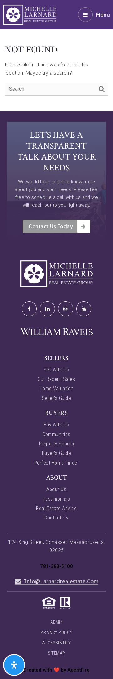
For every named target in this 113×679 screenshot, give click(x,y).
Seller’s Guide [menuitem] (56, 398)
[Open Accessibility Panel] (14, 665)
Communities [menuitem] (56, 434)
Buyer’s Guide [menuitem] (56, 453)
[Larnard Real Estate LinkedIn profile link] (47, 308)
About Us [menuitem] (56, 489)
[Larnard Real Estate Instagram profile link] (65, 308)
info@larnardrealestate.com (61, 581)
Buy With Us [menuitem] (56, 425)
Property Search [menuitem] (56, 444)
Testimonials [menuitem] (56, 499)
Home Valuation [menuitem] (56, 388)
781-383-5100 (56, 566)
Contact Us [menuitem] (56, 518)
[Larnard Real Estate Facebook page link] (29, 308)
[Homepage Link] (29, 14)
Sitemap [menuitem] (56, 653)
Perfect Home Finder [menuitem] (56, 463)
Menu (103, 15)
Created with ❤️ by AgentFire (56, 670)
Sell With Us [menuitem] (56, 370)
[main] (56, 55)
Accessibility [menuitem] (56, 642)
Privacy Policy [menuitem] (56, 632)
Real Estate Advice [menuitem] (56, 508)
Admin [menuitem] (56, 622)
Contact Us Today (51, 226)
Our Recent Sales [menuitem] (56, 379)
